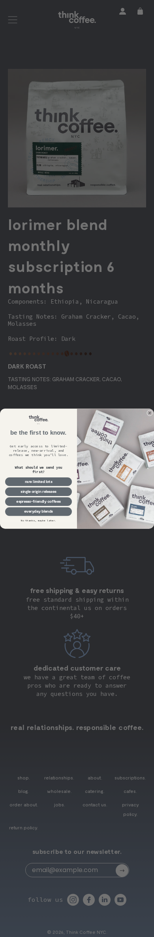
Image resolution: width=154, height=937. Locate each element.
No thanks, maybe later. (38, 520)
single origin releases (38, 491)
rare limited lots (39, 481)
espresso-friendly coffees (38, 501)
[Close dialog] (149, 412)
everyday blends (38, 511)
